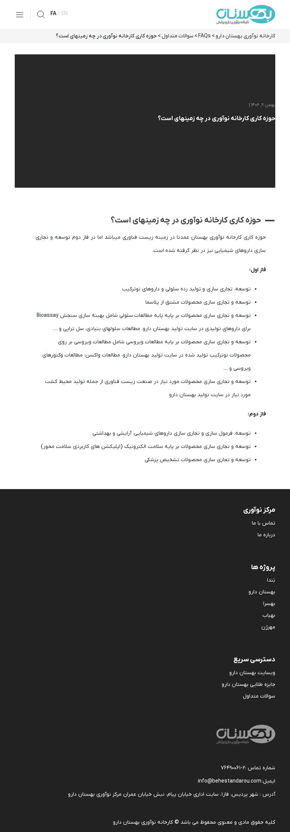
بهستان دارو (261, 592)
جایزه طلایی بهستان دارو (248, 684)
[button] (145, 220)
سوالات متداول (259, 696)
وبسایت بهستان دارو (252, 672)
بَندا (271, 580)
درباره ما (266, 535)
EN (65, 13)
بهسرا (269, 603)
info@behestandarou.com (229, 781)
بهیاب (268, 615)
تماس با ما (263, 523)
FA (53, 13)
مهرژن (268, 627)
